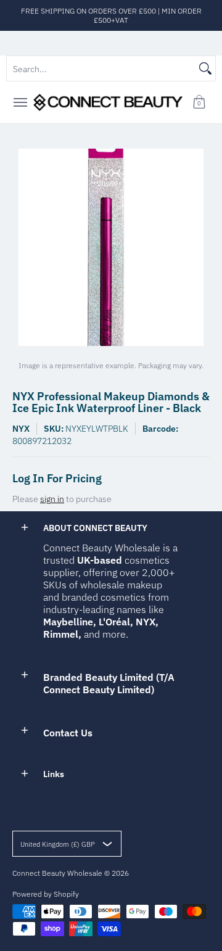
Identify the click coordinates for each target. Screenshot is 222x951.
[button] (199, 102)
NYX (21, 428)
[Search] (205, 68)
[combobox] (101, 68)
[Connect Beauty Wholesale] (108, 102)
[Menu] (19, 102)
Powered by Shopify (45, 894)
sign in (52, 498)
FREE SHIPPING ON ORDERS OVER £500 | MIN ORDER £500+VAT (111, 15)
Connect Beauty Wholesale (57, 873)
